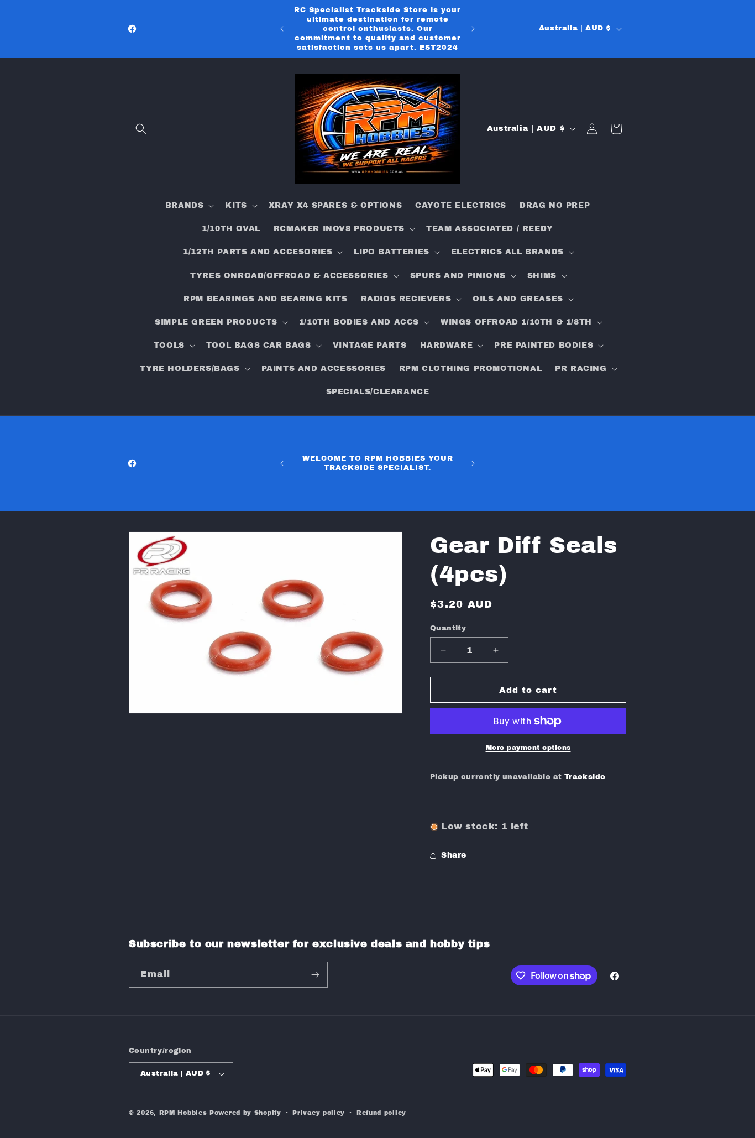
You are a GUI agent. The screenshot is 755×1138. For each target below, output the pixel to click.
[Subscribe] (315, 975)
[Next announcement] (473, 28)
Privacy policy (318, 1112)
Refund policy (381, 1112)
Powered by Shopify (245, 1112)
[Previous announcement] (282, 28)
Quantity (448, 628)
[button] (141, 129)
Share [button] (453, 855)
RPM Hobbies (183, 1112)
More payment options (528, 747)
